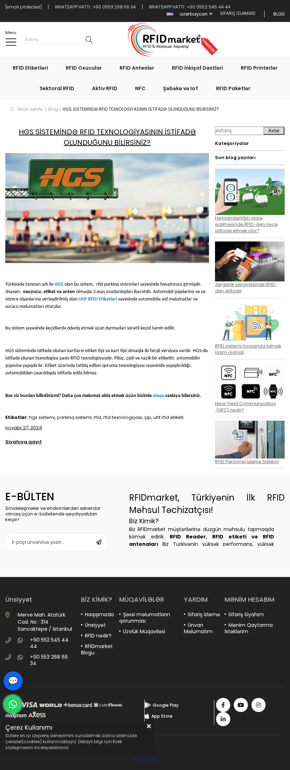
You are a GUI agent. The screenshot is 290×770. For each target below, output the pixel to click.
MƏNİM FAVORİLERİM (259, 39)
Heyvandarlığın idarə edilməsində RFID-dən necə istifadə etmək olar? (246, 224)
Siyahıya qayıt (23, 441)
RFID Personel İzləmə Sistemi (247, 462)
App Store (162, 716)
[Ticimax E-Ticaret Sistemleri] (145, 760)
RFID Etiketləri (30, 67)
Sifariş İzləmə (204, 614)
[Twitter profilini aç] (241, 705)
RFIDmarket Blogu (97, 649)
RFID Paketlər (233, 88)
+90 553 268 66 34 (49, 660)
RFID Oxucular (84, 67)
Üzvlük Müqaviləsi (144, 631)
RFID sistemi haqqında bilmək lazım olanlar (248, 349)
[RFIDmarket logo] (170, 40)
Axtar (273, 130)
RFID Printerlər (259, 67)
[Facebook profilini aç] (223, 705)
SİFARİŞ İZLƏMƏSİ (237, 13)
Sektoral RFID (57, 88)
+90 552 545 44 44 (49, 643)
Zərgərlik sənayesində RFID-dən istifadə (246, 287)
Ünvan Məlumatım (198, 628)
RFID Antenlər (137, 67)
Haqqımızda (99, 614)
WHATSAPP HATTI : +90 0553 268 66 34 (95, 7)
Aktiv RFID (104, 88)
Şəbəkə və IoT (180, 88)
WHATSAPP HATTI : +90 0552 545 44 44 (190, 7)
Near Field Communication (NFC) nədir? (245, 407)
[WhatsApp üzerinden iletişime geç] (13, 704)
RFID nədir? (98, 635)
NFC (140, 88)
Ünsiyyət (95, 625)
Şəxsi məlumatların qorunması (144, 617)
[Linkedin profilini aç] (223, 719)
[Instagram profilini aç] (258, 705)
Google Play (166, 705)
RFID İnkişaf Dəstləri (197, 67)
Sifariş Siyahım (246, 614)
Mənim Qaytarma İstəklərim (249, 628)
